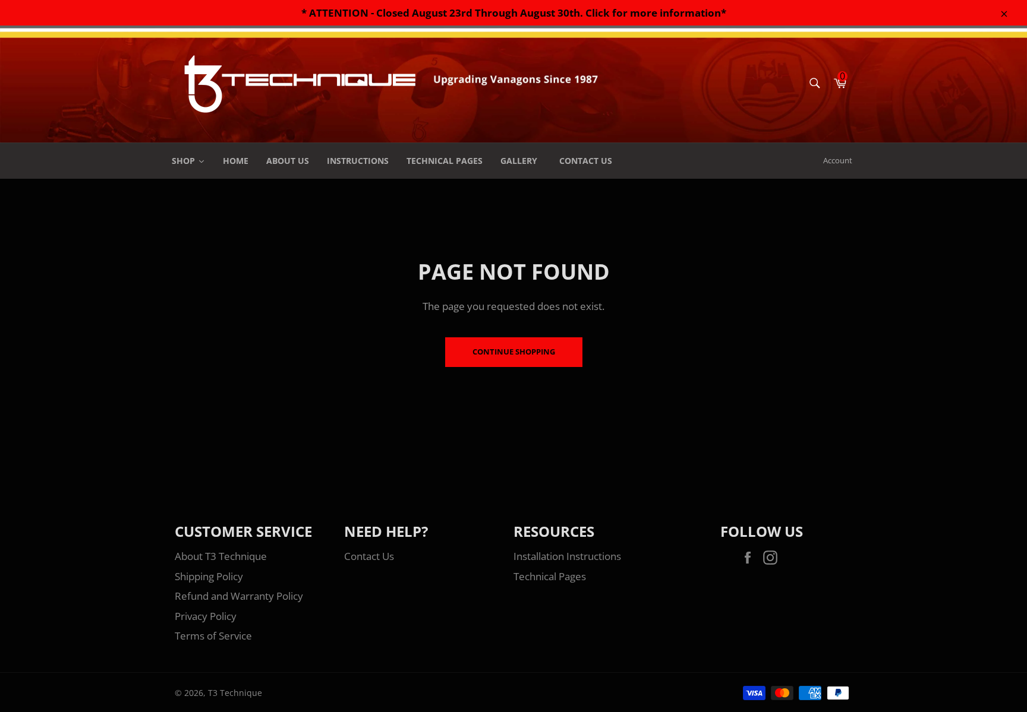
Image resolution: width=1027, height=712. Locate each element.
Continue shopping (513, 351)
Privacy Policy (206, 616)
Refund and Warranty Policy (239, 596)
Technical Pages (550, 576)
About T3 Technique (221, 556)
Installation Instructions (567, 556)
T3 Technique (235, 692)
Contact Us (369, 556)
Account (837, 160)
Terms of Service (213, 636)
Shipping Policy (209, 576)
